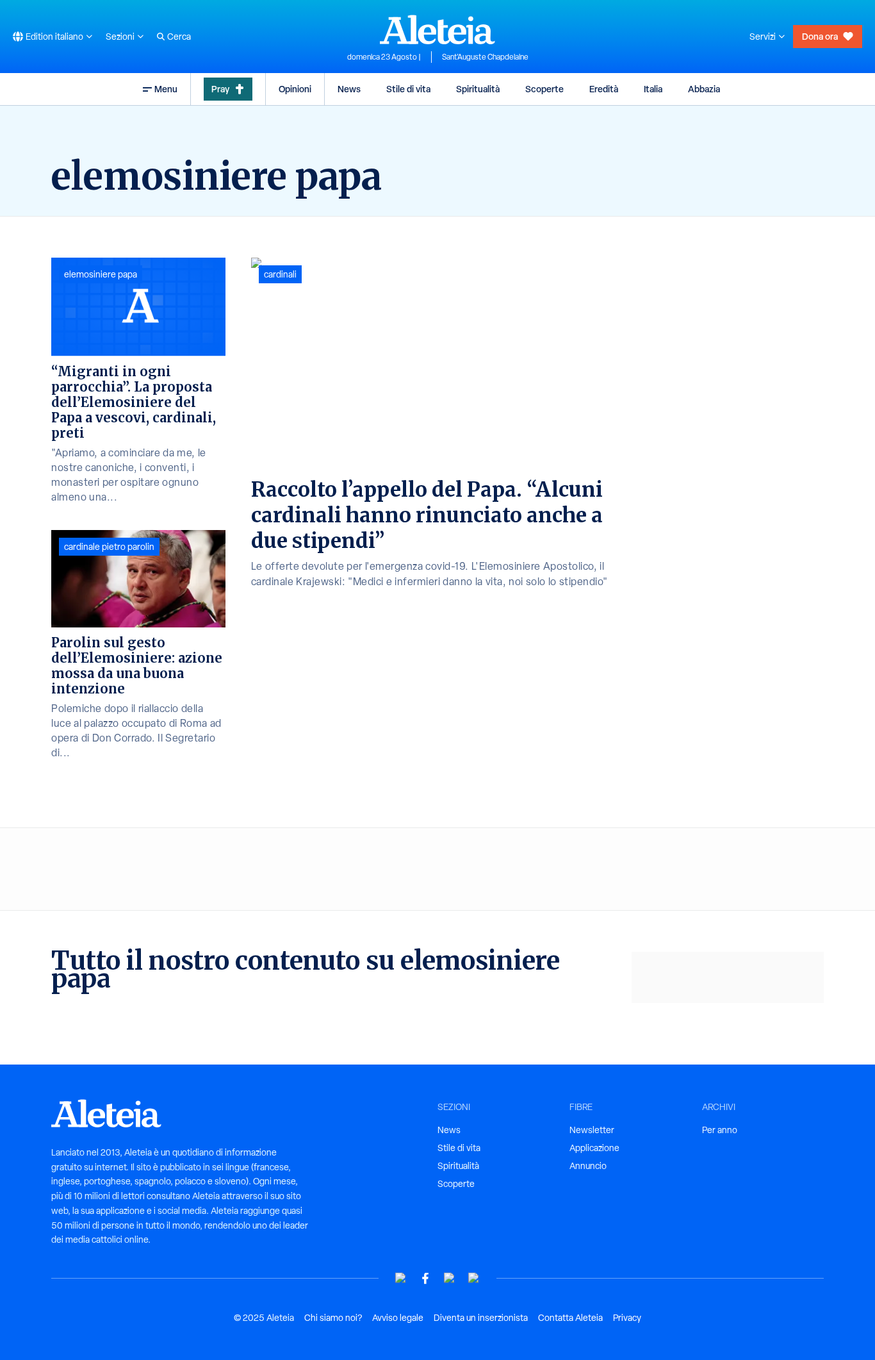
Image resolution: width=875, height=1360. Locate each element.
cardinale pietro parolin (109, 546)
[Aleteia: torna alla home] (437, 29)
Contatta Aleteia (570, 1317)
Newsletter (591, 1130)
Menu (165, 89)
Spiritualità (478, 89)
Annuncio (588, 1166)
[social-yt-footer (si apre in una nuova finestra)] (401, 1278)
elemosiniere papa (100, 274)
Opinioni (295, 89)
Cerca (179, 36)
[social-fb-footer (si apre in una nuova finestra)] (425, 1278)
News (349, 89)
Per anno (719, 1130)
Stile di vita (408, 89)
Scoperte (544, 89)
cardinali (280, 274)
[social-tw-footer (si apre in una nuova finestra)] (449, 1278)
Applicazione (594, 1148)
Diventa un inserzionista (481, 1317)
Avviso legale (397, 1317)
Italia (653, 89)
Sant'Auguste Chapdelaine (485, 57)
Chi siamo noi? (333, 1317)
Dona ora (820, 36)
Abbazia (704, 89)
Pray (220, 89)
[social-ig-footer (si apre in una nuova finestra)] (474, 1278)
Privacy (627, 1317)
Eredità (603, 89)
